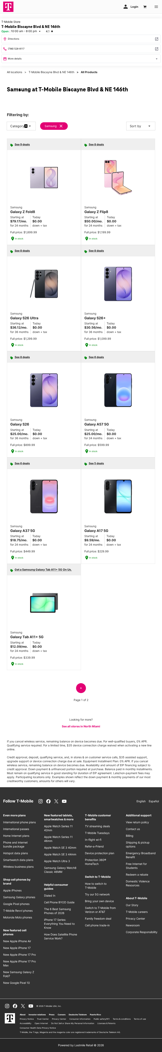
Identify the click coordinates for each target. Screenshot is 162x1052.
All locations (14, 72)
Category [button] (17, 126)
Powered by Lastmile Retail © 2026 (81, 1045)
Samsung (51, 126)
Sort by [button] (141, 126)
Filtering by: (18, 115)
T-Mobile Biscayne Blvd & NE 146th (51, 72)
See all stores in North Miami (81, 726)
